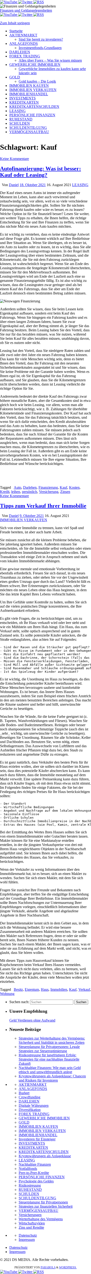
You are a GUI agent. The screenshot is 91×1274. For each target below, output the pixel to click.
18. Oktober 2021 (33, 185)
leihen (15, 492)
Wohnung (7, 994)
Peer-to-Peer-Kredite (34, 1173)
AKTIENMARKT (33, 1084)
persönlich (29, 492)
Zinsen (65, 492)
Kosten (74, 487)
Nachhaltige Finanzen (35, 1164)
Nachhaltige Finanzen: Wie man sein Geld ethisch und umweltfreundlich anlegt (50, 1070)
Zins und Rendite (31, 1227)
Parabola (48, 1267)
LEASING (80, 185)
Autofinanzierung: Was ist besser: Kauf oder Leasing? (40, 172)
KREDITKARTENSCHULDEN (44, 1152)
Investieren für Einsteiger (37, 1139)
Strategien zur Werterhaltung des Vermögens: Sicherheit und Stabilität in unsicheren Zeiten (52, 1040)
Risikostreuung (30, 1185)
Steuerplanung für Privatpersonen (43, 1202)
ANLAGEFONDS (33, 1089)
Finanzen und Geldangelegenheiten (26, 10)
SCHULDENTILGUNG (37, 1198)
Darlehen (30, 487)
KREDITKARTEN (33, 1148)
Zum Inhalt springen (15, 23)
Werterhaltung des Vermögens (41, 1219)
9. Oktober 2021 (32, 516)
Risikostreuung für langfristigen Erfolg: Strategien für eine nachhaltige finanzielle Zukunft (49, 1059)
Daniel (14, 185)
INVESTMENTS (32, 1143)
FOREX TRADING (34, 1114)
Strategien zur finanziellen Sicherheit (46, 1206)
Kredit (4, 492)
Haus (45, 989)
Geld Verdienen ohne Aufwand (32, 1020)
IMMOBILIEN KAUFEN (38, 1127)
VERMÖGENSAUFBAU (38, 1211)
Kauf (63, 487)
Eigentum (32, 989)
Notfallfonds (28, 1169)
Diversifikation (30, 1110)
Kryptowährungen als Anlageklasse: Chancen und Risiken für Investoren (52, 1078)
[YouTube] (9, 2)
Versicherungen (30, 1215)
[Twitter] (25, 2)
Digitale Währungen (34, 1106)
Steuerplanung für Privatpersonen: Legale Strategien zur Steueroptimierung (49, 1049)
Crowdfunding (29, 1097)
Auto (17, 487)
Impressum (27, 1240)
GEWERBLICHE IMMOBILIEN (44, 1118)
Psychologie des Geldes (36, 1181)
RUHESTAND (30, 1190)
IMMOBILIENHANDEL (38, 1135)
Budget (24, 1093)
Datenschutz (28, 1235)
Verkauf (84, 989)
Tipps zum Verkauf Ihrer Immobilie (43, 506)
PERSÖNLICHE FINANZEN (42, 1177)
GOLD (24, 1122)
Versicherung (48, 492)
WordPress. (68, 1267)
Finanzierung (48, 487)
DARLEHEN (29, 1101)
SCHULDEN (29, 1194)
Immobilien (58, 989)
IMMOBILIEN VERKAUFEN (23, 520)
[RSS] (38, 2)
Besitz (18, 989)
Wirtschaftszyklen (32, 1223)
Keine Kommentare (14, 159)
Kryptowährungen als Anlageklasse (45, 1156)
